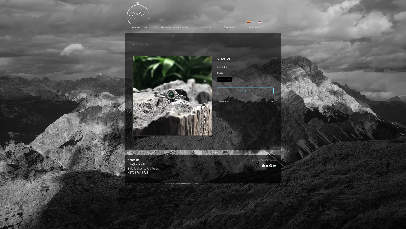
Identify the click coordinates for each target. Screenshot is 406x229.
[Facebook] (267, 165)
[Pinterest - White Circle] (263, 165)
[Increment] (229, 79)
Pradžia (136, 44)
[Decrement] (220, 79)
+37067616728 (138, 173)
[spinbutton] (224, 79)
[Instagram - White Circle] (270, 165)
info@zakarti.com (139, 165)
